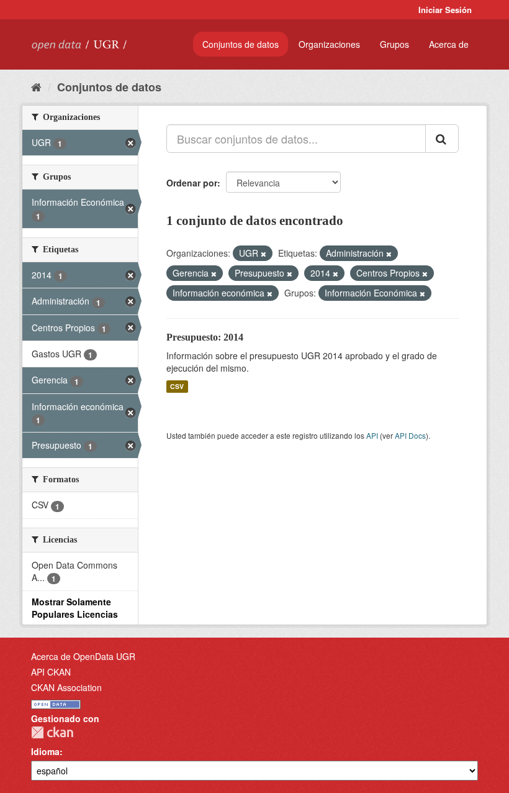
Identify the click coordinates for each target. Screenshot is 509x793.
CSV (177, 386)
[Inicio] (36, 86)
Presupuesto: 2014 (204, 337)
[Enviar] (442, 138)
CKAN (52, 732)
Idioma (45, 751)
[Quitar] (263, 254)
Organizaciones (329, 44)
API (372, 435)
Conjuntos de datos (240, 44)
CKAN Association (66, 687)
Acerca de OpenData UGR (83, 656)
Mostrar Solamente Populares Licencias (75, 607)
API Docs (410, 435)
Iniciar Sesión (445, 10)
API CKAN (51, 672)
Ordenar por (191, 182)
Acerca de (449, 44)
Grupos (394, 44)
